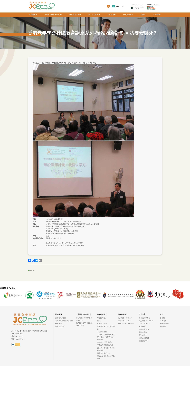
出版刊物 (163, 321)
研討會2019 (143, 335)
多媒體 (162, 318)
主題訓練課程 (102, 332)
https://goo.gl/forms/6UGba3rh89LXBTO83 (68, 243)
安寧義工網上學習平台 (126, 323)
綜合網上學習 (102, 323)
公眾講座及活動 (144, 323)
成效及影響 (127, 14)
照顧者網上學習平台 (146, 321)
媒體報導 (142, 326)
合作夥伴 (58, 323)
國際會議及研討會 (103, 353)
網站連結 (163, 326)
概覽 (98, 321)
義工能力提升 (93, 14)
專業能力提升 (74, 14)
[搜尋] (123, 6)
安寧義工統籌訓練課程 (105, 345)
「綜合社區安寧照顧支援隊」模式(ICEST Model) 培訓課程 (106, 337)
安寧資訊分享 (165, 323)
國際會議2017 (144, 329)
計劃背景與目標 (60, 318)
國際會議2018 (144, 332)
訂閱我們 (156, 14)
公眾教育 (110, 14)
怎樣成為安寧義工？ (125, 321)
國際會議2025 (144, 341)
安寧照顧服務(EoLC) (52, 14)
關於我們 (32, 14)
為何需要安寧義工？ (125, 318)
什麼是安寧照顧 (144, 318)
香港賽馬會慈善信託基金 (64, 321)
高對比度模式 (60, 326)
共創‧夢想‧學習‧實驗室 (105, 342)
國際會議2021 (144, 338)
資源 (142, 14)
